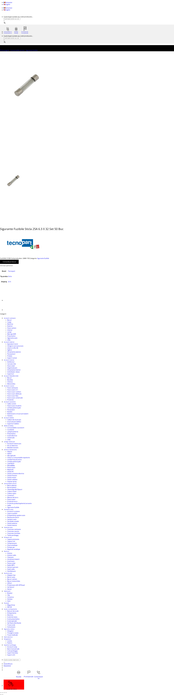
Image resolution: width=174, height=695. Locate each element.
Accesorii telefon (9, 418)
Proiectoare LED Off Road (16, 585)
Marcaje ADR (11, 334)
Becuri (9, 320)
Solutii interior (12, 525)
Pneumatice (11, 336)
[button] (7, 666)
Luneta (9, 641)
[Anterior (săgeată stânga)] (0, 694)
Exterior (10, 326)
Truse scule (11, 625)
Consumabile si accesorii (15, 428)
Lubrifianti (10, 464)
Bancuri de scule (12, 611)
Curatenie (10, 430)
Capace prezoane (13, 539)
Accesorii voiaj (12, 647)
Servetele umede (13, 521)
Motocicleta (11, 384)
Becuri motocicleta (13, 581)
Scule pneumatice (13, 619)
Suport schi (11, 655)
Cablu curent (11, 404)
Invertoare (10, 561)
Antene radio (11, 555)
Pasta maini (11, 468)
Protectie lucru (12, 501)
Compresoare (12, 543)
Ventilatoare (11, 571)
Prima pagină (4, 50)
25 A (9, 282)
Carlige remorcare (9, 442)
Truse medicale (12, 635)
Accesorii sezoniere (10, 402)
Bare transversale (13, 649)
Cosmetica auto (8, 509)
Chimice (10, 382)
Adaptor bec (11, 575)
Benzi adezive (11, 485)
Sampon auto (11, 519)
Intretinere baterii (13, 559)
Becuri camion (12, 579)
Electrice (10, 324)
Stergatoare (7, 639)
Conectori (10, 495)
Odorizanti (7, 591)
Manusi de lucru (12, 497)
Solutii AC (10, 472)
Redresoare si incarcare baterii (17, 414)
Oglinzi (9, 350)
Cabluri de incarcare (14, 420)
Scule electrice (12, 436)
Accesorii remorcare (14, 444)
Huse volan (11, 366)
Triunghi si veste (12, 633)
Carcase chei (11, 364)
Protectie (10, 400)
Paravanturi (11, 354)
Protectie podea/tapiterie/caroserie (19, 503)
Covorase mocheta (13, 533)
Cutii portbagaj (12, 651)
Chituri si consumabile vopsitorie (18, 458)
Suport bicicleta (12, 653)
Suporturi (10, 374)
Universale (10, 438)
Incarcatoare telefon (14, 422)
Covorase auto (8, 527)
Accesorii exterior (9, 342)
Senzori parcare (12, 567)
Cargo (9, 322)
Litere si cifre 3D (12, 348)
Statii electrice (8, 637)
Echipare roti (8, 537)
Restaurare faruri (13, 517)
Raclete (9, 412)
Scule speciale (12, 621)
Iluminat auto (8, 573)
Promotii (6, 603)
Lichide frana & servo (14, 460)
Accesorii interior (9, 360)
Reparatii (10, 470)
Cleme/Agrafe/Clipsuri (14, 489)
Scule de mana (12, 617)
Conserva (10, 597)
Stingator (10, 631)
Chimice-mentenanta (10, 449)
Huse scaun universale (15, 398)
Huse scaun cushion (14, 392)
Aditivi (9, 454)
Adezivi (9, 452)
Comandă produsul (9, 262)
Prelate (9, 356)
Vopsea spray (11, 481)
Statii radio (11, 569)
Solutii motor (11, 477)
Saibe (9, 505)
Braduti (9, 593)
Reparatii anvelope (13, 549)
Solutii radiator (12, 479)
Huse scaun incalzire (14, 406)
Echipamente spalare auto (16, 515)
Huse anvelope (12, 545)
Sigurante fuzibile (32, 50)
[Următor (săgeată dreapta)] (2, 694)
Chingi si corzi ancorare (15, 346)
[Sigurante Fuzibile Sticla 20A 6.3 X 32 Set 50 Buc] (8, 310)
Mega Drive (11, 605)
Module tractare (12, 448)
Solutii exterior (12, 523)
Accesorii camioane (10, 318)
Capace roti (11, 541)
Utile (8, 340)
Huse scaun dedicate (14, 394)
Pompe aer (11, 547)
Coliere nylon (11, 493)
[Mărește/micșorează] (0, 692)
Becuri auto (11, 577)
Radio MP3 (10, 565)
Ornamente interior (14, 370)
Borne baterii (11, 487)
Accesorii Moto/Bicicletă (11, 376)
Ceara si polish (12, 513)
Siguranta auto (12, 338)
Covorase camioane (14, 529)
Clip (8, 595)
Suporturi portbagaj (10, 645)
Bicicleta (10, 380)
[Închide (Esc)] (6, 692)
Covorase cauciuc (13, 531)
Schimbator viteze (13, 372)
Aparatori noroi (12, 344)
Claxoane (10, 557)
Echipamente (11, 613)
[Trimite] (4, 662)
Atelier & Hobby (8, 426)
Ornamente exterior (14, 352)
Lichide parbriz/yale (14, 408)
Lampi (9, 332)
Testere (9, 416)
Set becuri (10, 587)
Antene (9, 553)
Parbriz (9, 643)
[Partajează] (4, 692)
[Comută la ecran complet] (2, 692)
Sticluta (9, 599)
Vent (8, 601)
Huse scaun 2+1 (12, 390)
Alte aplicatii (11, 456)
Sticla (10, 276)
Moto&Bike (11, 466)
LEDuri (9, 583)
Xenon (9, 589)
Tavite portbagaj (12, 535)
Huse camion (11, 328)
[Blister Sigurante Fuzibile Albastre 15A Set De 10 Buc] (8, 300)
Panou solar (11, 563)
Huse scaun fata (12, 396)
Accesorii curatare (13, 511)
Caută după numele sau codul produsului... (18, 17)
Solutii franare (12, 475)
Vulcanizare (11, 627)
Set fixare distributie (14, 623)
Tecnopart (11, 271)
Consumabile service (17, 50)
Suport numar (12, 358)
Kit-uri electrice (12, 446)
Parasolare (11, 410)
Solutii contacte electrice (15, 474)
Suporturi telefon (13, 424)
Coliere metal (11, 491)
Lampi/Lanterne (12, 432)
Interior (9, 330)
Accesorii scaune (9, 386)
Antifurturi (10, 362)
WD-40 (9, 607)
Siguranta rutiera (9, 629)
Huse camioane (12, 388)
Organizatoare (12, 368)
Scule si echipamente (10, 609)
